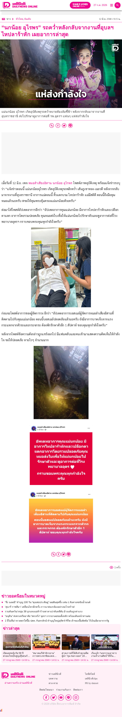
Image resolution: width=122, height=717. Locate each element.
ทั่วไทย (19, 19)
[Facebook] (58, 554)
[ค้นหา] (118, 5)
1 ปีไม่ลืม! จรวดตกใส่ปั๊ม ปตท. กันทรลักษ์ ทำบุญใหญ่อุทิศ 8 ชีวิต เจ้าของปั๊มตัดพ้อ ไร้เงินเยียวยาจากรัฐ (57, 620)
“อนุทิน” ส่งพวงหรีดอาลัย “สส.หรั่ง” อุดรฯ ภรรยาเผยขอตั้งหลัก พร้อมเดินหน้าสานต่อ (47, 616)
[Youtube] (61, 697)
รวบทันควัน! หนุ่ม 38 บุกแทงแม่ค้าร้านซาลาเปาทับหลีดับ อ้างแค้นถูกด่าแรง (43, 611)
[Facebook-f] (46, 697)
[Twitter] (63, 554)
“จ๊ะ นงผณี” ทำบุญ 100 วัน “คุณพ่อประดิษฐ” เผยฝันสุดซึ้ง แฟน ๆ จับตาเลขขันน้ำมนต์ (47, 602)
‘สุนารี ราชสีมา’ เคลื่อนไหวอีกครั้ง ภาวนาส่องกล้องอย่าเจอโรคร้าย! (40, 607)
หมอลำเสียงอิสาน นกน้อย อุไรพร (50, 183)
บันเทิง (27, 19)
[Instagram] (76, 697)
